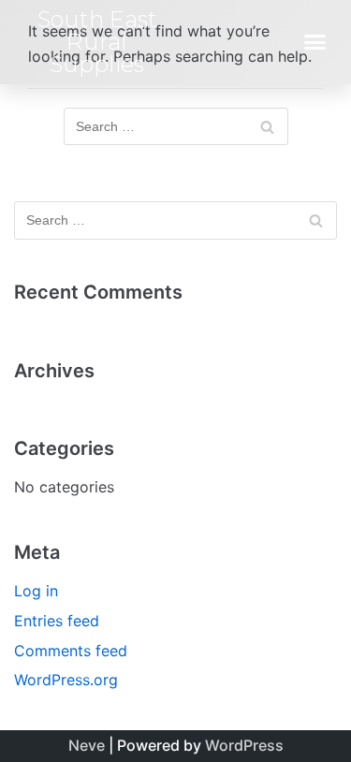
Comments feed (70, 650)
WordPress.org (66, 679)
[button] (315, 42)
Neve (86, 745)
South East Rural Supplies (97, 42)
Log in (36, 590)
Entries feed (56, 620)
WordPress (244, 745)
